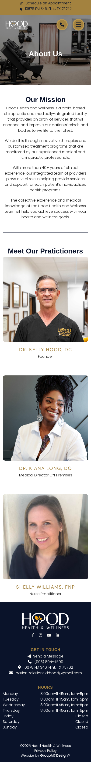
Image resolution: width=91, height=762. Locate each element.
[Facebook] (33, 636)
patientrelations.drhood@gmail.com (49, 673)
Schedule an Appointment (48, 3)
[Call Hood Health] (62, 24)
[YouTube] (49, 636)
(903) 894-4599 (48, 662)
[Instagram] (40, 636)
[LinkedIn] (57, 636)
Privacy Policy (45, 751)
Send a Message (48, 657)
